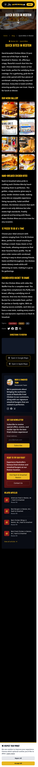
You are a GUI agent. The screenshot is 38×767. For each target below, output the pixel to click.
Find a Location (18, 413)
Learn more (10, 754)
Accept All (18, 763)
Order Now (18, 407)
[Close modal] (31, 353)
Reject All (18, 758)
